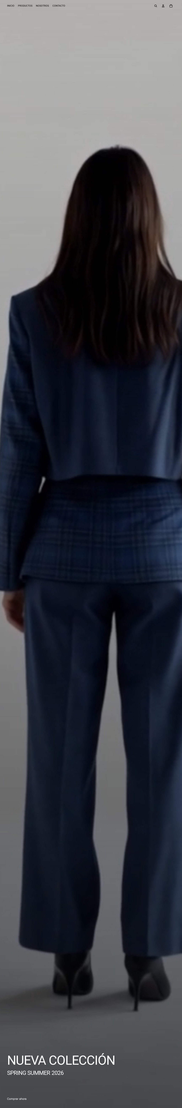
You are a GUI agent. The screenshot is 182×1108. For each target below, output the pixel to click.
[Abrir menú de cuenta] (163, 6)
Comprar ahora (16, 1099)
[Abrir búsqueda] (156, 6)
